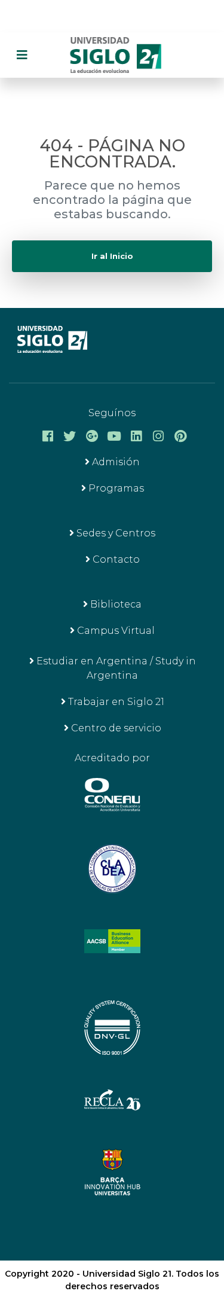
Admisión (115, 462)
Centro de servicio (115, 728)
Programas (115, 488)
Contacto (115, 559)
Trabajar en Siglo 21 (115, 701)
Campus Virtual (115, 630)
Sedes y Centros (114, 533)
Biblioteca (115, 604)
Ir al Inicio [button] (112, 256)
